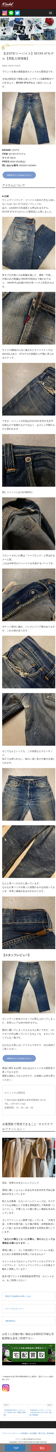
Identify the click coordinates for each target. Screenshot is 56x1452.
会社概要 (33, 1433)
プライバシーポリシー (10, 1433)
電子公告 (41, 1433)
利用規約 (24, 1433)
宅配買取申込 (10, 1321)
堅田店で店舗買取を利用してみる (18, 1296)
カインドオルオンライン (14, 1308)
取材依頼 (50, 1433)
